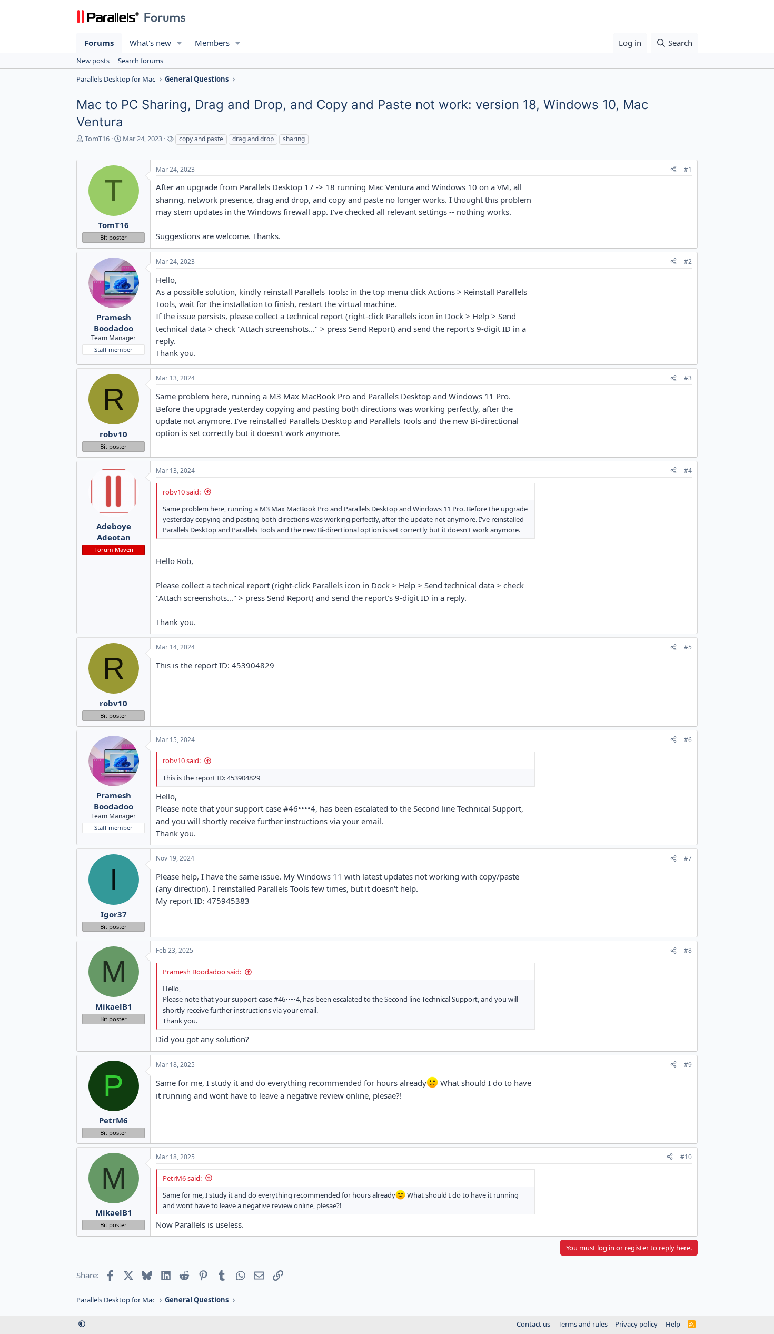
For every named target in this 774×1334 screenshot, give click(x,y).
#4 (688, 470)
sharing (294, 138)
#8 (688, 950)
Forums (99, 42)
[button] (179, 43)
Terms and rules (583, 1324)
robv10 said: (182, 492)
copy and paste (201, 138)
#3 (688, 377)
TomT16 (97, 138)
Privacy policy (636, 1324)
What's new (150, 42)
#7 (688, 858)
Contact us (533, 1324)
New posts (93, 60)
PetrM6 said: (182, 1178)
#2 (688, 261)
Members (212, 42)
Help (673, 1324)
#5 (688, 647)
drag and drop (253, 138)
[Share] (673, 170)
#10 (686, 1156)
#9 (688, 1064)
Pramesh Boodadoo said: (202, 971)
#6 (688, 739)
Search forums (140, 60)
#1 (688, 169)
